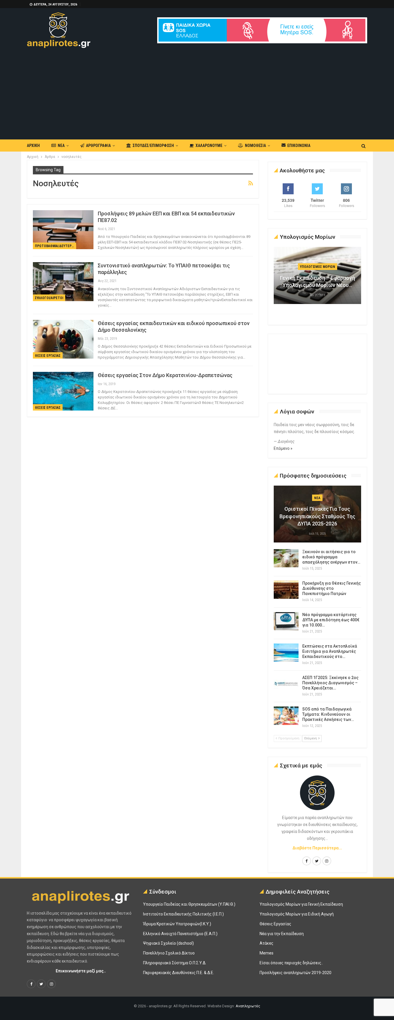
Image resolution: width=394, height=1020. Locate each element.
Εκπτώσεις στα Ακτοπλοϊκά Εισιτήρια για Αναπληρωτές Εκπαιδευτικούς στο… (329, 651)
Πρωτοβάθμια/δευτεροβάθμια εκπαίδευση (55, 246)
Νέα (61, 145)
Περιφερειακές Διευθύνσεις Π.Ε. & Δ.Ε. (178, 972)
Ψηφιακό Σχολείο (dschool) (168, 943)
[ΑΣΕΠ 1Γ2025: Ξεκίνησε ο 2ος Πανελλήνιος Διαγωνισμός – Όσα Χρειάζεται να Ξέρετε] (286, 684)
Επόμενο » (283, 448)
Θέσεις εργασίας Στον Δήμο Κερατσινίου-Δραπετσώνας (165, 375)
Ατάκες (266, 943)
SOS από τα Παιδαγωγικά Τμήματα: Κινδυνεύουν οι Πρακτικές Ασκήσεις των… (328, 714)
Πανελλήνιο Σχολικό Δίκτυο (169, 953)
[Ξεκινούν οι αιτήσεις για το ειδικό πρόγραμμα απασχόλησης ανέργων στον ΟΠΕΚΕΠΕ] (286, 558)
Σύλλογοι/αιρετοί (49, 298)
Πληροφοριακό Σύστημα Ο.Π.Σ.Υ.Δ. (174, 963)
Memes (266, 953)
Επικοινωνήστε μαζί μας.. (81, 971)
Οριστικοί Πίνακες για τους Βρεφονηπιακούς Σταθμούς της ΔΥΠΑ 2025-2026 (317, 516)
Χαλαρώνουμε (209, 145)
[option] (317, 278)
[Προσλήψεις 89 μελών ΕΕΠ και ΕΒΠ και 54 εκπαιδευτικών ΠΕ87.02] (63, 229)
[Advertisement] (197, 91)
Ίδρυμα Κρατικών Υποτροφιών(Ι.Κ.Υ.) (177, 924)
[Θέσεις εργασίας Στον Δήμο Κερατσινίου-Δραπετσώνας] (63, 391)
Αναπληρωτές (248, 1006)
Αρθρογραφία (98, 145)
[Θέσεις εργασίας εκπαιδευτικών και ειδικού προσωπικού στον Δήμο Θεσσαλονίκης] (63, 339)
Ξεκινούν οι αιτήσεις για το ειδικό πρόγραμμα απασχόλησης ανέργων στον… (331, 556)
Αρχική (33, 145)
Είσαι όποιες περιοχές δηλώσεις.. (291, 963)
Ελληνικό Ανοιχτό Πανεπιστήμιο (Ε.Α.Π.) (180, 933)
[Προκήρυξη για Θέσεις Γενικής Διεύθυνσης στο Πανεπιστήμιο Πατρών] (286, 590)
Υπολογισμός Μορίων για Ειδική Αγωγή (297, 914)
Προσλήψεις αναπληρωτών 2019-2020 (295, 972)
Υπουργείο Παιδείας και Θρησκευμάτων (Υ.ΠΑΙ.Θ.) (189, 904)
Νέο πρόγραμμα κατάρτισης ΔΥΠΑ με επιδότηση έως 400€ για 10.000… (330, 619)
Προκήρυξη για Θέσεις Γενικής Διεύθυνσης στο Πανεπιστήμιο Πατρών (331, 588)
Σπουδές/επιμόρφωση (153, 145)
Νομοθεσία (255, 145)
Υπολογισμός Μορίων (317, 267)
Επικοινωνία (298, 145)
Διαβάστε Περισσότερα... (317, 848)
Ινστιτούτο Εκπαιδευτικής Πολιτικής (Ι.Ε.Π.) (183, 914)
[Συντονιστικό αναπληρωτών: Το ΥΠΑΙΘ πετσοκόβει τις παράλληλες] (63, 281)
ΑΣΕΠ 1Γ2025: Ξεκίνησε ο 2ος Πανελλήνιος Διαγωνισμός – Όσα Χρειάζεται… (330, 682)
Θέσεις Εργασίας (48, 356)
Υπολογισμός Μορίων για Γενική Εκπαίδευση (301, 904)
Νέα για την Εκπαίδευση (282, 933)
